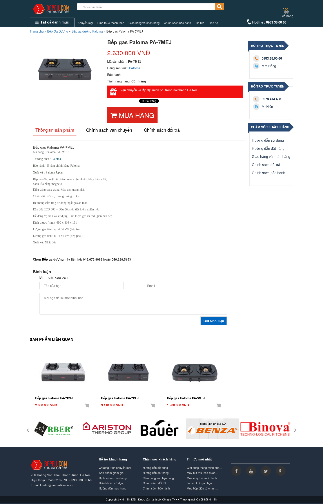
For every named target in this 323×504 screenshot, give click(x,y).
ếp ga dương (54, 259)
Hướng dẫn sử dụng (268, 140)
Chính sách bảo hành (177, 23)
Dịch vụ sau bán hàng (113, 478)
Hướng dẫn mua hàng (112, 488)
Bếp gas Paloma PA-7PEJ (120, 398)
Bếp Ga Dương (57, 31)
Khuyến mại (85, 23)
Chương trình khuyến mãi (115, 468)
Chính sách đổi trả (266, 165)
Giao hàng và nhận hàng (144, 23)
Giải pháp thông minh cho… (204, 468)
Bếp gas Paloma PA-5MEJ (186, 398)
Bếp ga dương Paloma (87, 31)
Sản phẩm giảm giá (111, 473)
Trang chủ (37, 31)
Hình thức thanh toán (110, 23)
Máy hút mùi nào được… (202, 473)
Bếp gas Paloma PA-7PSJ (54, 398)
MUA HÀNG (136, 115)
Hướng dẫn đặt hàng (268, 148)
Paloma (134, 68)
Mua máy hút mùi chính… (203, 478)
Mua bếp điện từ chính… (202, 488)
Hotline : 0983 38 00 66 (269, 22)
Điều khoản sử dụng (111, 483)
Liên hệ (213, 23)
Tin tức (199, 23)
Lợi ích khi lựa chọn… (201, 483)
